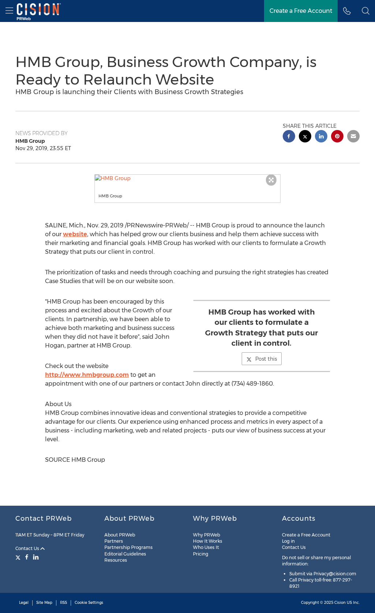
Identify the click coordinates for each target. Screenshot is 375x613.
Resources (115, 560)
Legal (24, 602)
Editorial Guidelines (125, 554)
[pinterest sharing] (337, 137)
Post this (266, 359)
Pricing (200, 554)
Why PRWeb (206, 535)
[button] (188, 178)
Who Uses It (206, 547)
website (75, 234)
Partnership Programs (128, 547)
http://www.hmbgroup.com (87, 374)
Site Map (44, 602)
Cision (340, 602)
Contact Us (27, 548)
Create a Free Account (301, 10)
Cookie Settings (89, 602)
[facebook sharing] (289, 137)
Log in (288, 541)
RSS (63, 602)
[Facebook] (26, 557)
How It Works (207, 541)
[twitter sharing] (305, 137)
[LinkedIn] (36, 557)
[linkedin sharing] (321, 137)
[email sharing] (353, 137)
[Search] (365, 11)
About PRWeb (119, 535)
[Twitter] (18, 557)
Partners (113, 541)
